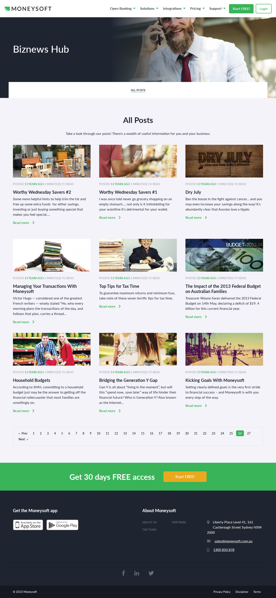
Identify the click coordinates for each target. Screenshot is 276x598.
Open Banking (121, 8)
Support (215, 8)
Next (22, 439)
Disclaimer (241, 592)
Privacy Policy (222, 592)
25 (231, 433)
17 (160, 433)
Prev (24, 433)
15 (142, 433)
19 (178, 433)
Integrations (172, 8)
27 (249, 433)
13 (125, 433)
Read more (21, 222)
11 (107, 433)
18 (169, 433)
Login (264, 8)
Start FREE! (241, 8)
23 (213, 433)
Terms (257, 592)
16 (151, 433)
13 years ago (34, 184)
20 (187, 433)
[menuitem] (122, 8)
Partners (179, 522)
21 (196, 433)
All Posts (138, 90)
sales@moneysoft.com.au (233, 540)
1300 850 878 (223, 549)
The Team (149, 529)
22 (204, 433)
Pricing (195, 8)
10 (98, 433)
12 (116, 433)
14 (134, 433)
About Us (149, 522)
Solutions (147, 8)
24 (222, 433)
